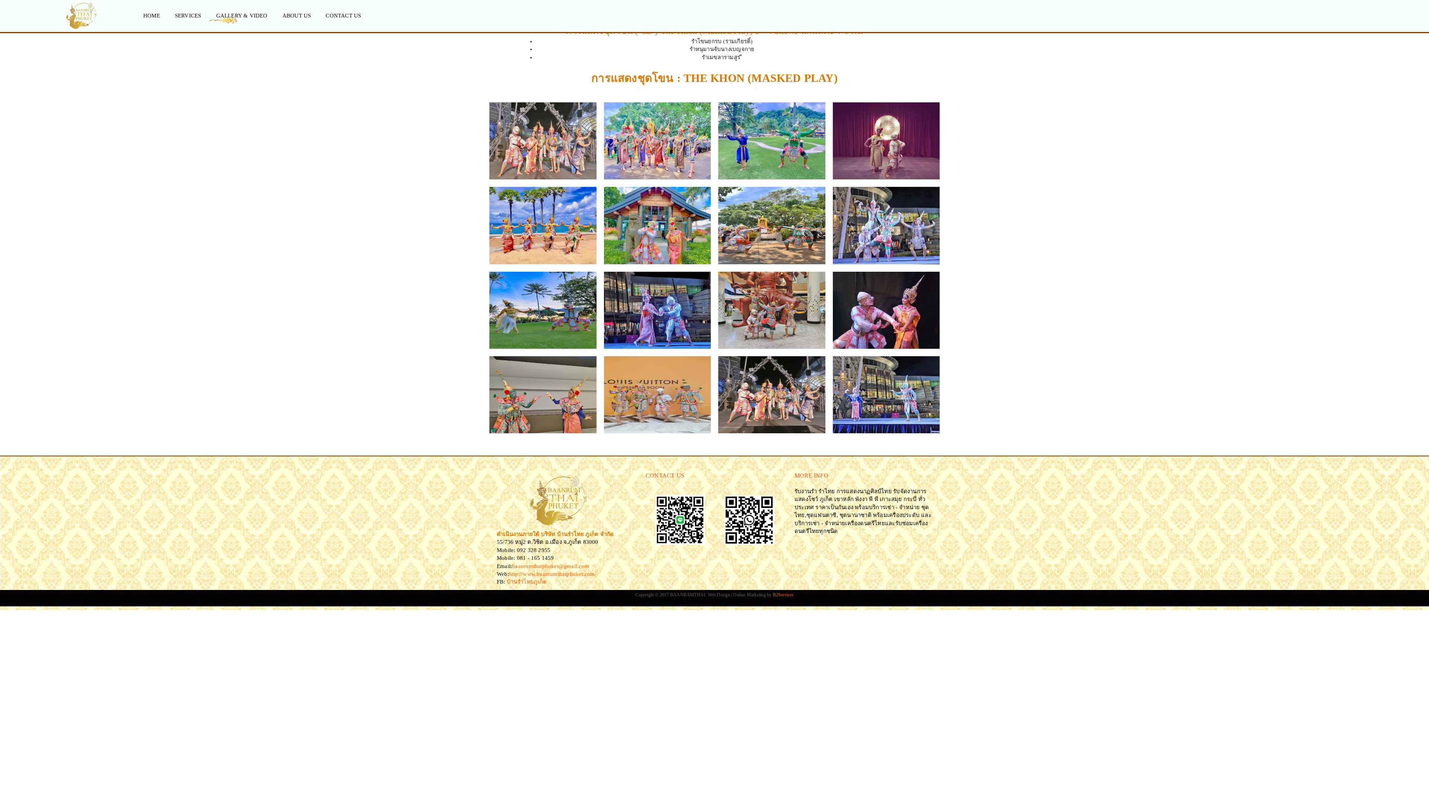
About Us (296, 16)
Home (151, 16)
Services (188, 16)
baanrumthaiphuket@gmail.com (550, 566)
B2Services (783, 594)
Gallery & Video (242, 16)
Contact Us (343, 16)
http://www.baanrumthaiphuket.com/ (553, 574)
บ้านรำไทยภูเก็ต (526, 582)
